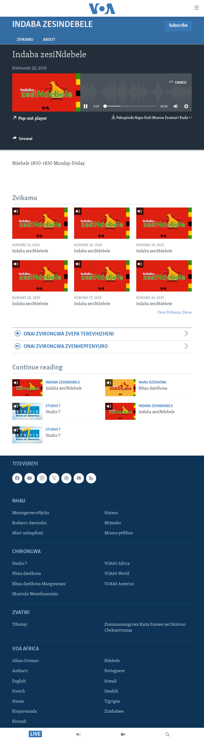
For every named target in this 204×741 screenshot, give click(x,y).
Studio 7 (53, 406)
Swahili (111, 691)
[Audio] (78, 734)
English (19, 681)
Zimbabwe (114, 711)
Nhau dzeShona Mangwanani (39, 584)
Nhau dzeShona (152, 383)
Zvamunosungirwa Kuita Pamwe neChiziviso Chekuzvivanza (145, 628)
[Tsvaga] (167, 734)
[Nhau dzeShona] (120, 387)
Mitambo (112, 523)
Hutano (111, 513)
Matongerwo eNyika (30, 513)
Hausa (18, 701)
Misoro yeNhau (118, 533)
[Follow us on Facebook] (17, 478)
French (18, 691)
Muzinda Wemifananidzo (35, 594)
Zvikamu (25, 40)
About (49, 40)
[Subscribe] (79, 478)
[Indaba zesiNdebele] (40, 223)
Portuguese (114, 671)
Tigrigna (112, 701)
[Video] (123, 734)
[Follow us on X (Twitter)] (54, 478)
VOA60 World (116, 574)
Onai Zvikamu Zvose (175, 313)
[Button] (22, 140)
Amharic (20, 671)
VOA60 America (119, 584)
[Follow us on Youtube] (29, 478)
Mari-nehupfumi (27, 533)
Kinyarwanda (24, 711)
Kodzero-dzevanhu (29, 523)
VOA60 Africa (117, 564)
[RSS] (91, 478)
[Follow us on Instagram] (42, 478)
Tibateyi (19, 625)
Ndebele (112, 661)
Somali (110, 681)
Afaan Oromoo (25, 661)
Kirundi (19, 722)
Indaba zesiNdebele (63, 383)
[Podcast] (66, 478)
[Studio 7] (27, 411)
